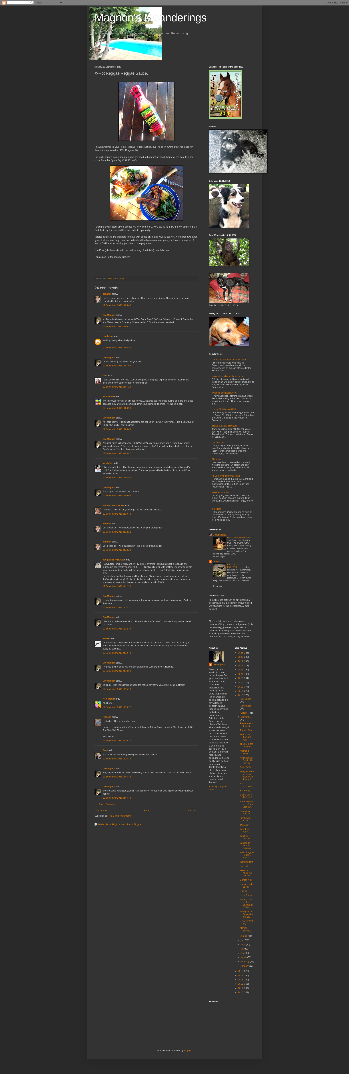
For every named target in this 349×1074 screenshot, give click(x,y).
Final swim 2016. (245, 819)
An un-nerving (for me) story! (226, 476)
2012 (241, 984)
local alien (108, 463)
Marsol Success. (246, 929)
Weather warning (220, 492)
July (242, 940)
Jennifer (107, 294)
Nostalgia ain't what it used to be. (228, 376)
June (243, 944)
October (244, 713)
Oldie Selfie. (246, 767)
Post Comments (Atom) (119, 816)
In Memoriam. (246, 862)
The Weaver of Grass (114, 505)
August (244, 936)
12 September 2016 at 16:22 (117, 740)
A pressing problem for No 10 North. (229, 359)
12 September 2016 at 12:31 (117, 607)
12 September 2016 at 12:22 (117, 532)
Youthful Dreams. (245, 837)
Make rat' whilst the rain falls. (246, 873)
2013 (241, 979)
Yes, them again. (245, 830)
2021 (241, 674)
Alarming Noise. (244, 752)
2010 (241, 992)
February (245, 961)
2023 (241, 665)
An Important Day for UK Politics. (246, 760)
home (216, 561)
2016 (241, 695)
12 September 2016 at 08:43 (117, 429)
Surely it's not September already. (247, 914)
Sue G (106, 638)
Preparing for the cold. (246, 724)
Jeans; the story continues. (225, 426)
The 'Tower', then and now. (246, 737)
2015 (241, 971)
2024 (241, 661)
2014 (241, 975)
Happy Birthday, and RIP (224, 409)
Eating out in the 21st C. (246, 796)
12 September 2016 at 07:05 (117, 365)
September (245, 717)
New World (108, 396)
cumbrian (108, 336)
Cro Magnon (109, 315)
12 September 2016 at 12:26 (117, 586)
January (244, 966)
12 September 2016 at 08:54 (117, 477)
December (245, 699)
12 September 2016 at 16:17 (117, 707)
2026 (241, 652)
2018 (241, 687)
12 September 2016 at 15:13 (117, 689)
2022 (241, 669)
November (245, 706)
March (243, 957)
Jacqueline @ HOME (113, 559)
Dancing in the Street (247, 885)
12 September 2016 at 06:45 (117, 347)
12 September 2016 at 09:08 (117, 495)
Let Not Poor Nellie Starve (238, 537)
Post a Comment (107, 804)
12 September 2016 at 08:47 (117, 453)
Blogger (188, 1050)
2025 (241, 657)
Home (147, 810)
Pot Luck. (244, 866)
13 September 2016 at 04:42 (117, 776)
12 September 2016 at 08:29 (117, 408)
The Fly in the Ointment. (246, 745)
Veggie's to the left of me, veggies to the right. (247, 775)
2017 (241, 691)
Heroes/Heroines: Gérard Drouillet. (247, 804)
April (243, 953)
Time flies (216, 509)
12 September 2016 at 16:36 (117, 758)
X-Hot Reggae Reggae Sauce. (247, 855)
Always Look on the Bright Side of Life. (247, 903)
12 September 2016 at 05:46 (117, 305)
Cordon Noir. (246, 880)
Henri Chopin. (247, 895)
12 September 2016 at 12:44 (117, 653)
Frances (107, 717)
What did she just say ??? (224, 393)
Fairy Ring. (245, 790)
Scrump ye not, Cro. (245, 812)
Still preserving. (247, 784)
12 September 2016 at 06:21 (117, 326)
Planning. (216, 459)
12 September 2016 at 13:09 (117, 671)
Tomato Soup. (247, 730)
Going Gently (219, 535)
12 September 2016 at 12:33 (117, 628)
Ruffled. (244, 891)
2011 (241, 988)
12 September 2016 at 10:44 (117, 514)
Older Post (192, 810)
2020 (241, 678)
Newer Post (101, 810)
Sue (105, 750)
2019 (241, 682)
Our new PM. (218, 442)
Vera (105, 375)
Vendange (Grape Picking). (245, 846)
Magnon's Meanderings (151, 17)
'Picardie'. (244, 825)
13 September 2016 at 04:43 (117, 798)
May (242, 948)
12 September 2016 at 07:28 (117, 387)
